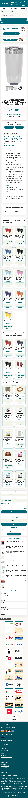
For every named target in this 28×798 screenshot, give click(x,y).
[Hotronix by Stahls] (9, 664)
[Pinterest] (17, 796)
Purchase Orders (5, 770)
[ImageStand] (19, 664)
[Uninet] (9, 711)
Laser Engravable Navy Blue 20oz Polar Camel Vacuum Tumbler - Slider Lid (19, 349)
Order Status (4, 752)
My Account (4, 769)
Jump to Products (14, 11)
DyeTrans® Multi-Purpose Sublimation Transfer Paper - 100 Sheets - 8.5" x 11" (8, 416)
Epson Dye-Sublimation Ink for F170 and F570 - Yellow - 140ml (16, 585)
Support (3, 600)
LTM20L (16, 187)
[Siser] (19, 691)
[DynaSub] (9, 644)
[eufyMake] (9, 651)
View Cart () (23, 8)
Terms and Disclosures (7, 740)
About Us (3, 602)
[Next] (23, 65)
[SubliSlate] (19, 704)
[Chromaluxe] (9, 630)
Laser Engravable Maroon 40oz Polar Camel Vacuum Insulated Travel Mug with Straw (20, 370)
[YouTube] (13, 796)
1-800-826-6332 (14, 4)
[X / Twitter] (19, 796)
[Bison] (19, 624)
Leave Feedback (5, 766)
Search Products (5, 762)
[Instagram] (10, 796)
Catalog (3, 614)
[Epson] (19, 644)
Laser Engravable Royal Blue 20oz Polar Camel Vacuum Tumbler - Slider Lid (7, 257)
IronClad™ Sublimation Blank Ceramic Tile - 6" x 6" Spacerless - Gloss (16, 552)
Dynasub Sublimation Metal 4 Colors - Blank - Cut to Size (7, 395)
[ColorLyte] (19, 630)
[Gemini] (9, 657)
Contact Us (3, 607)
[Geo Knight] (19, 657)
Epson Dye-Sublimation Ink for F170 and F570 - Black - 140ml (19, 481)
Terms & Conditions (5, 604)
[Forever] (19, 651)
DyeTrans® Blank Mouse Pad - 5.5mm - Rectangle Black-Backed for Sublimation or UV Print (16, 581)
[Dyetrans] (19, 637)
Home (2, 747)
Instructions (14, 133)
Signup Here (9, 127)
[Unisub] (19, 711)
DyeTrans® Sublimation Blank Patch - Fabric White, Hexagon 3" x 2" (15, 547)
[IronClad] (9, 671)
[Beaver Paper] (9, 624)
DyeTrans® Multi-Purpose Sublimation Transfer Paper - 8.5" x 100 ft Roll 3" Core (20, 416)
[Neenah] (9, 684)
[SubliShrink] (9, 704)
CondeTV (3, 753)
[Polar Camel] (19, 684)
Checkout (14, 511)
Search (14, 19)
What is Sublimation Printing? (5, 3)
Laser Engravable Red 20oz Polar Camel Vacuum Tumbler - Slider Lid (7, 236)
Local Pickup (4, 767)
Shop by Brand (4, 595)
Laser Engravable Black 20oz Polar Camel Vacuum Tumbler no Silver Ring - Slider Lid (19, 257)
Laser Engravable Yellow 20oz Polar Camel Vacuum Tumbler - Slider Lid (7, 321)
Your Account (4, 750)
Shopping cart (7, 500)
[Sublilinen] (19, 698)
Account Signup (4, 609)
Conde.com (14, 2)
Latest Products (4, 612)
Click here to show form (14, 534)
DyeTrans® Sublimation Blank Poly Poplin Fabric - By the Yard (16, 557)
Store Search (4, 597)
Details (6, 133)
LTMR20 (8, 185)
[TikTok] (15, 796)
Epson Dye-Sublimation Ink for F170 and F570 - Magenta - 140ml (19, 460)
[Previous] (5, 65)
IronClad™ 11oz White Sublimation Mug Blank (15, 565)
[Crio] (9, 637)
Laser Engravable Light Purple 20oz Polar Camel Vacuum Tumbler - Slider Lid (19, 278)
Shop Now (3, 593)
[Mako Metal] (19, 677)
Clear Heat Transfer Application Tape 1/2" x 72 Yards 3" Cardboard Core (19, 395)
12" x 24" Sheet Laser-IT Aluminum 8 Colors (15, 541)
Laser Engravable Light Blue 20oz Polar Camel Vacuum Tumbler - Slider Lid (7, 278)
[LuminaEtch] (9, 677)
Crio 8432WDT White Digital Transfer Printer (15, 560)
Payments (3, 755)
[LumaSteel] (19, 671)
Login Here (19, 127)
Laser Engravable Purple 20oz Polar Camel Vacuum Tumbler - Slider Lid (7, 299)
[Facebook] (8, 796)
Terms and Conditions (6, 757)
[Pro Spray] (9, 691)
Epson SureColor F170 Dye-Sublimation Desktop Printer (16, 576)
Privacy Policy (4, 772)
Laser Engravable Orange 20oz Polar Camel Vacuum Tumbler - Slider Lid (19, 299)
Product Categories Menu (8, 494)
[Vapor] (14, 718)
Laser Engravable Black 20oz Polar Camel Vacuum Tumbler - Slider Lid (19, 236)
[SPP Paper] (9, 698)
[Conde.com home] (14, 8)
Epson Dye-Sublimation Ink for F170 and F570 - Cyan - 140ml (16, 571)
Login (14, 524)
